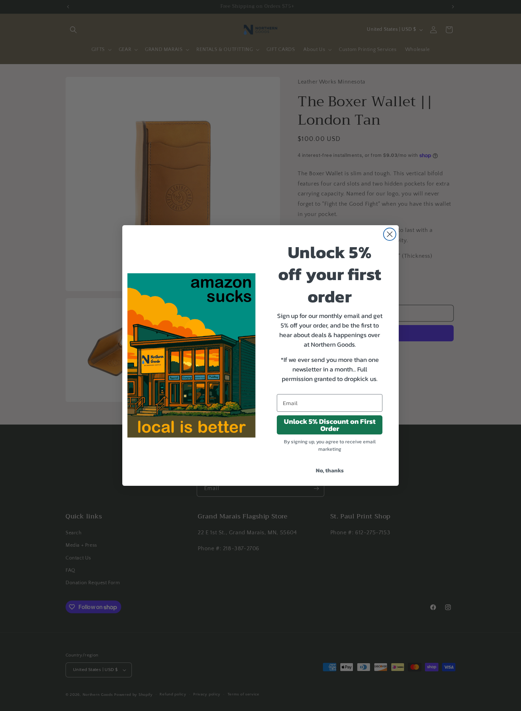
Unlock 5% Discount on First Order (330, 425)
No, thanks (330, 470)
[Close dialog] (389, 234)
